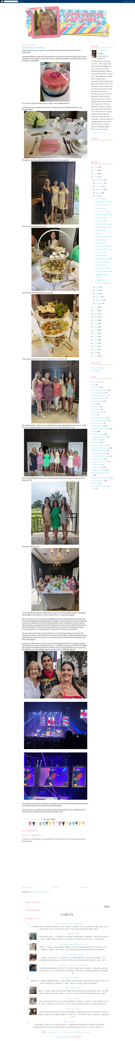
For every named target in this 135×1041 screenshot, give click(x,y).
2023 (96, 177)
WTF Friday (95, 483)
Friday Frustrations (98, 398)
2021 (96, 311)
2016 (96, 327)
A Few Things (96, 382)
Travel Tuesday (101, 218)
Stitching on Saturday (99, 451)
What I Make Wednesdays (100, 478)
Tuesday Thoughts (98, 470)
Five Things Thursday (103, 211)
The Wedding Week (70, 978)
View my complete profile (98, 132)
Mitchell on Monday (98, 418)
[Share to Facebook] (52, 819)
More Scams (69, 1022)
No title (98, 233)
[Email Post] (44, 819)
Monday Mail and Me (99, 420)
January (98, 303)
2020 (96, 314)
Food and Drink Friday (99, 395)
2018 (96, 320)
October (98, 186)
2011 (96, 343)
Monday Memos (97, 423)
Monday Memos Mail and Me (74, 944)
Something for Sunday (103, 202)
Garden (94, 404)
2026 (96, 167)
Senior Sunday (96, 440)
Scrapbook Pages (97, 434)
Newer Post (26, 887)
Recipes (94, 431)
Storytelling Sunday (98, 453)
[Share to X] (50, 819)
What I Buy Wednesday (103, 215)
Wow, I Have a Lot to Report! (69, 924)
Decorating (95, 387)
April (97, 293)
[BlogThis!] (49, 819)
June (97, 287)
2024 (96, 174)
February (99, 300)
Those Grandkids (97, 459)
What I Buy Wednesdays (100, 473)
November (99, 183)
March (98, 297)
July (97, 196)
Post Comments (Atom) (40, 892)
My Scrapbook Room (74, 955)
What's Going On (97, 481)
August (98, 193)
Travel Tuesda (96, 464)
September (99, 189)
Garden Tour (73, 934)
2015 (96, 330)
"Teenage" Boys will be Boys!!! (73, 965)
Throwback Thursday (99, 462)
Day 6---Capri (73, 998)
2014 (96, 333)
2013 (96, 337)
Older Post (84, 887)
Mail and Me (95, 409)
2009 (96, 350)
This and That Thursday (100, 456)
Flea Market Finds (97, 393)
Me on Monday (100, 199)
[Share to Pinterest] (54, 819)
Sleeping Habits (74, 1009)
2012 (96, 340)
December (99, 180)
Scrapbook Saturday (102, 205)
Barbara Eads (103, 50)
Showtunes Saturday (99, 445)
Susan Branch (96, 370)
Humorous (95, 407)
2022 (96, 307)
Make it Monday (97, 412)
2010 (96, 346)
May (97, 290)
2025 (96, 170)
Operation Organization (100, 429)
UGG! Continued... (73, 988)
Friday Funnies (100, 208)
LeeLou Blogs (75, 1037)
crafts (93, 384)
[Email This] (47, 819)
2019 (96, 317)
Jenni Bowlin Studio (98, 368)
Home (55, 887)
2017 (96, 324)
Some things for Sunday (100, 448)
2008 (96, 353)
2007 (96, 356)
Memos (94, 415)
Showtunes (95, 442)
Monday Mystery (101, 280)
